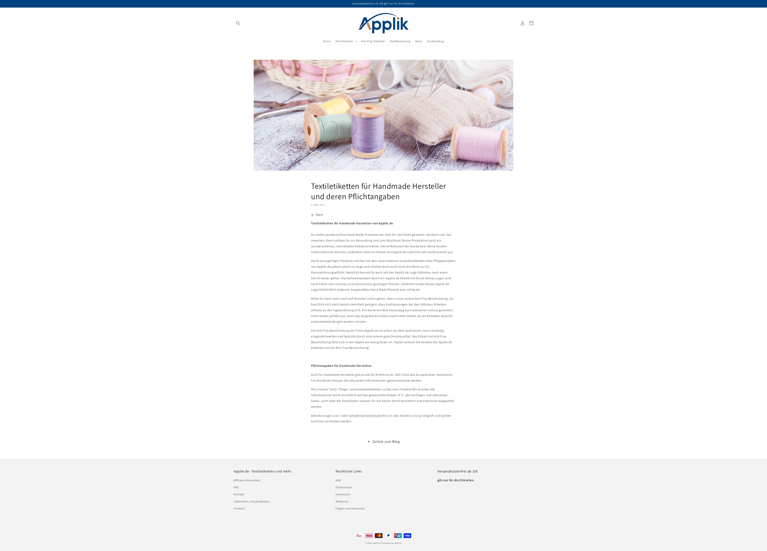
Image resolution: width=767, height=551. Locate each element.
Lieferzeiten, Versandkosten (252, 501)
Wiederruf (342, 501)
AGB (338, 480)
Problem (239, 508)
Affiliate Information (247, 480)
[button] (238, 23)
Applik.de (377, 543)
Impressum (343, 494)
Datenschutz (344, 487)
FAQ (236, 487)
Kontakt (239, 494)
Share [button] (319, 214)
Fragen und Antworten (350, 508)
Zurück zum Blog (386, 441)
